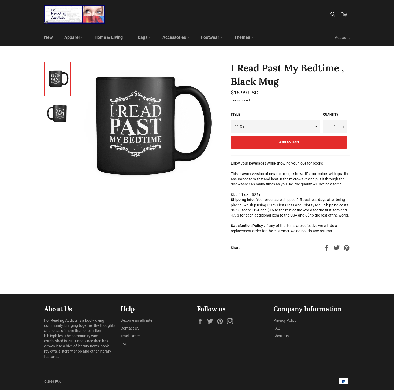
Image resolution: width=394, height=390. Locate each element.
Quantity (330, 114)
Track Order (130, 336)
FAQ (124, 344)
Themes (242, 37)
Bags (143, 37)
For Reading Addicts (61, 320)
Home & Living (109, 37)
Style (235, 114)
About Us (281, 336)
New (48, 37)
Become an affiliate (136, 320)
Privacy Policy (284, 320)
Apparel (72, 37)
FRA (58, 381)
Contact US (130, 328)
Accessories (174, 37)
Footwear (210, 37)
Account (342, 37)
